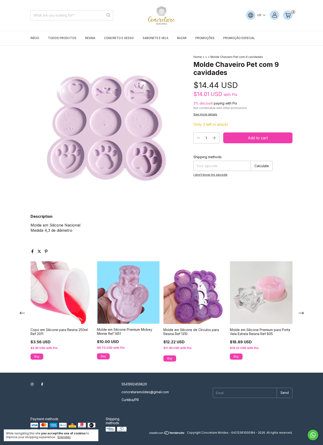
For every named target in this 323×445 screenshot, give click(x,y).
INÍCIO (35, 38)
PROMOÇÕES (204, 38)
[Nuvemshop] (167, 434)
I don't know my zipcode (210, 174)
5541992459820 (134, 384)
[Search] (108, 15)
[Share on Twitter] (39, 251)
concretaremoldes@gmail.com (145, 392)
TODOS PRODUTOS (62, 38)
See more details (205, 114)
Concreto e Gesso (119, 38)
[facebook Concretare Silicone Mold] (42, 384)
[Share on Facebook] (33, 251)
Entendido (64, 437)
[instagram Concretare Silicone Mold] (32, 384)
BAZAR (182, 38)
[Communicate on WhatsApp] (313, 435)
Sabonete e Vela (155, 38)
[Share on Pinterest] (46, 251)
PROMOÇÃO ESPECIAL (239, 38)
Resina (90, 38)
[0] (287, 15)
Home (197, 57)
